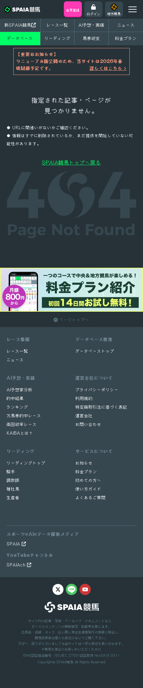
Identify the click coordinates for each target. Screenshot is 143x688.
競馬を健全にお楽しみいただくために (72, 649)
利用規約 (84, 398)
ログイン (93, 13)
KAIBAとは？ (20, 433)
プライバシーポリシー (97, 390)
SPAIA (14, 544)
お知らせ (84, 463)
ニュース (126, 25)
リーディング (58, 38)
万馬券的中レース (24, 416)
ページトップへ (73, 320)
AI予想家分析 (20, 390)
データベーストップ (94, 351)
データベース (20, 38)
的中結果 (15, 398)
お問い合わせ (88, 424)
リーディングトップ (26, 463)
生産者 (13, 498)
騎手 (11, 472)
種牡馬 (13, 489)
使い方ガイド (88, 489)
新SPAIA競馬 (18, 25)
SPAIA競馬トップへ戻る (71, 162)
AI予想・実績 (91, 25)
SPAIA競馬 (64, 662)
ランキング (17, 407)
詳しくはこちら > (108, 68)
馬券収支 (91, 38)
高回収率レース (22, 424)
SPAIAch (17, 565)
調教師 (13, 480)
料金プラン (86, 472)
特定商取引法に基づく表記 (101, 407)
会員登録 (72, 10)
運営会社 (84, 416)
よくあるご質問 (90, 498)
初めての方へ (88, 480)
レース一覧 (57, 25)
